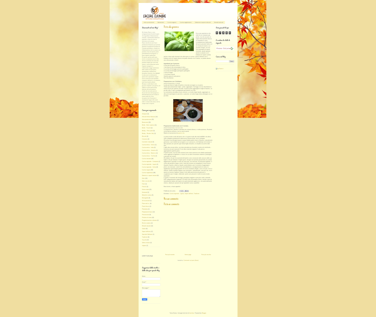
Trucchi (144, 240)
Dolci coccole (146, 181)
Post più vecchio (206, 254)
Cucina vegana (171, 22)
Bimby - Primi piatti (147, 130)
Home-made (145, 189)
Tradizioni (196, 193)
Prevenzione (145, 214)
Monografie (145, 198)
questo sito (181, 133)
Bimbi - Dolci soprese (148, 125)
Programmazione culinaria (149, 220)
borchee (191, 313)
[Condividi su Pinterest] (188, 191)
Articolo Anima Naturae (148, 116)
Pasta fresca (145, 206)
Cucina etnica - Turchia (148, 156)
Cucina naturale (146, 158)
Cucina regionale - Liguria (177, 193)
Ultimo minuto (146, 242)
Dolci (143, 178)
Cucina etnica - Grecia (148, 144)
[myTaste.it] (219, 68)
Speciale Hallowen (147, 234)
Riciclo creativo (146, 223)
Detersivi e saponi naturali (203, 22)
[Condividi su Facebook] (186, 191)
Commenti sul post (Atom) (191, 260)
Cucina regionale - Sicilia (149, 167)
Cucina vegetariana (185, 22)
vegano (144, 245)
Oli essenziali (146, 200)
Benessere (161, 22)
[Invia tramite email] (180, 191)
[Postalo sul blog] (182, 191)
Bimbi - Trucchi (146, 128)
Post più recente (169, 254)
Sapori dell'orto (189, 193)
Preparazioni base (147, 212)
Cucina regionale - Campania (150, 161)
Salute (144, 228)
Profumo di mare (146, 217)
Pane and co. (146, 203)
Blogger (204, 313)
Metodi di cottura (146, 195)
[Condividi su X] (184, 191)
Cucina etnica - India (148, 147)
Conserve (144, 139)
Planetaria (145, 209)
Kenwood (144, 192)
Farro (143, 184)
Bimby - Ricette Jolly (148, 133)
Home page (188, 254)
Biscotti (144, 136)
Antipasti (144, 114)
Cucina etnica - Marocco (149, 153)
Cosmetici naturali (147, 142)
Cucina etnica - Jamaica (149, 150)
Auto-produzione (149, 22)
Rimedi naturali (218, 22)
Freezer (144, 186)
